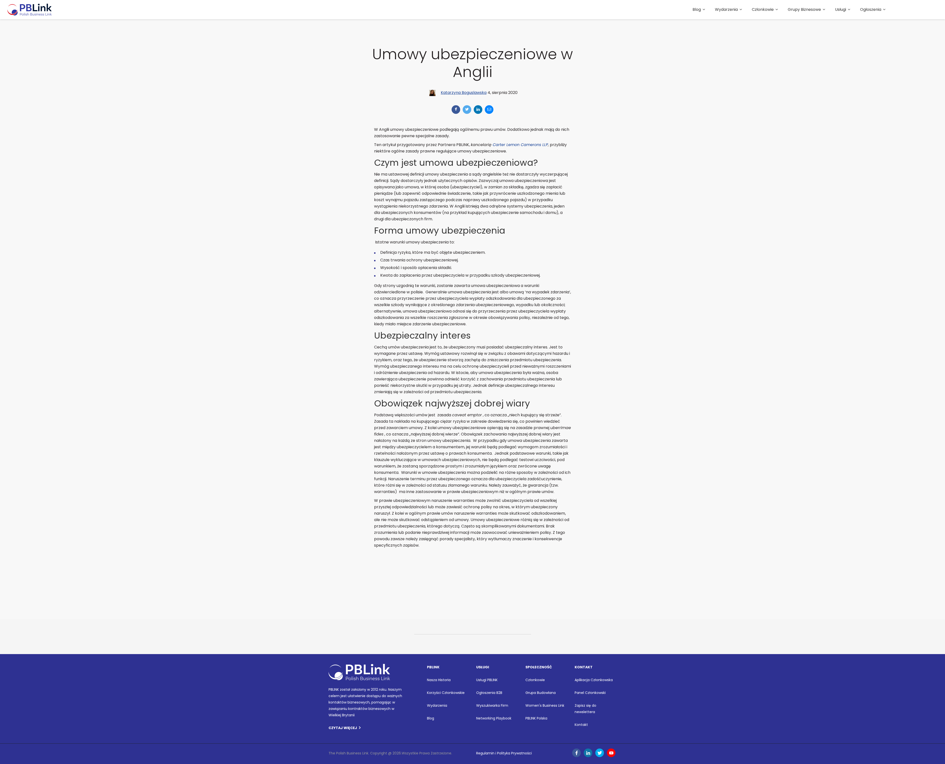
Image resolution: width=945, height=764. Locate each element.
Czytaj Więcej (343, 727)
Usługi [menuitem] (840, 9)
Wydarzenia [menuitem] (726, 9)
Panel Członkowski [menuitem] (590, 692)
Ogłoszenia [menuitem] (870, 9)
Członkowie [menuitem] (763, 9)
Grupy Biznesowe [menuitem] (804, 9)
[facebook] (456, 109)
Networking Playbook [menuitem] (493, 718)
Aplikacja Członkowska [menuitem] (594, 679)
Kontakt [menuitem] (581, 724)
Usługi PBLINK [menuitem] (487, 679)
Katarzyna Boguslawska (464, 92)
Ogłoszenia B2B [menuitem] (489, 692)
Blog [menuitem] (697, 9)
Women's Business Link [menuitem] (544, 705)
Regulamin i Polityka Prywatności (504, 753)
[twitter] (467, 109)
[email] (489, 109)
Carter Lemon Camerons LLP (520, 145)
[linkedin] (478, 109)
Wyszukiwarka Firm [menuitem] (492, 705)
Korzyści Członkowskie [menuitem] (446, 692)
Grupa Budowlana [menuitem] (540, 692)
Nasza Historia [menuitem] (439, 679)
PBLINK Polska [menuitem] (536, 718)
